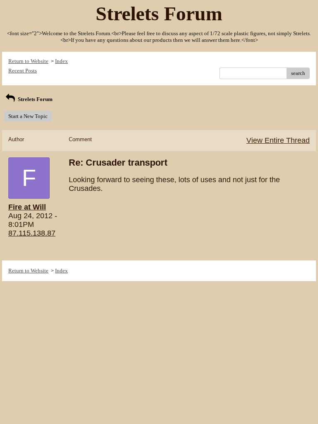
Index (61, 61)
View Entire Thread (278, 140)
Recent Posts (22, 70)
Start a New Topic (28, 116)
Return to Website (28, 61)
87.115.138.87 (31, 233)
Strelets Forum (35, 99)
